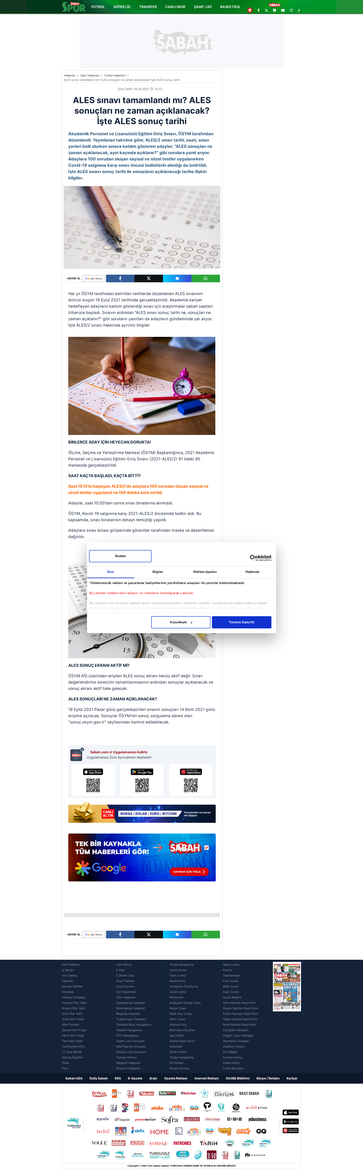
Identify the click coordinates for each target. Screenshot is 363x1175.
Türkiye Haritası (126, 1057)
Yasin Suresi (178, 975)
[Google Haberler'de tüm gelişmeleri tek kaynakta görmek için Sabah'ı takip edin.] (142, 860)
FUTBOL (98, 7)
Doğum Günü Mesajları (238, 1035)
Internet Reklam (207, 1078)
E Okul (120, 970)
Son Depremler (126, 992)
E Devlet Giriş (125, 975)
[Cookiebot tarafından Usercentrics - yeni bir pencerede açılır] (253, 558)
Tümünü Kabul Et (241, 622)
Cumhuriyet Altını (73, 1046)
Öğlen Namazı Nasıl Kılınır (240, 1019)
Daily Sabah (98, 1078)
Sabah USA (74, 1078)
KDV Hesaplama (127, 1035)
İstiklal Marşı (231, 1063)
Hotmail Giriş (178, 1024)
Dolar (65, 1063)
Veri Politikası (71, 964)
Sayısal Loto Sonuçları (131, 1052)
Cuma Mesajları (233, 1068)
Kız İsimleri (177, 1063)
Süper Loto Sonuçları (130, 1041)
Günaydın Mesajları (235, 1030)
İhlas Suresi (230, 981)
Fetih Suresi (177, 1019)
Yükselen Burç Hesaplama (133, 1024)
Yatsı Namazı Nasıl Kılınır (239, 1002)
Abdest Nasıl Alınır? (182, 1041)
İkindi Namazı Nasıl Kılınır (239, 1024)
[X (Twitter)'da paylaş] (148, 278)
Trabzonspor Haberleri (131, 1019)
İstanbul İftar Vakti (74, 1002)
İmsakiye (68, 992)
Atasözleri (176, 1046)
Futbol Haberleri (115, 75)
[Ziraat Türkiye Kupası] (250, 10)
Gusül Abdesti (232, 997)
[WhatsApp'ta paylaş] (205, 278)
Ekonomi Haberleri (128, 1068)
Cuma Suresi (178, 970)
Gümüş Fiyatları (72, 1057)
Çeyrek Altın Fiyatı (74, 1030)
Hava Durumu (125, 986)
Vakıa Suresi (231, 964)
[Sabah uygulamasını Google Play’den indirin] (142, 780)
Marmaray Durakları (236, 1041)
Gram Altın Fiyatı (73, 1019)
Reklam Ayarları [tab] (205, 572)
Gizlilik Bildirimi (238, 1078)
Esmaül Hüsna (232, 1057)
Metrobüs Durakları (182, 1030)
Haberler (69, 75)
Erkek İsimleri (178, 1052)
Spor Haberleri (89, 75)
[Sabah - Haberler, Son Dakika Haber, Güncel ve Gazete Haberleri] (73, 7)
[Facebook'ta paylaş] (120, 278)
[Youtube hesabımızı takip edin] (283, 10)
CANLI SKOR (175, 7)
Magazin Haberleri (128, 1063)
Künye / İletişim (268, 1078)
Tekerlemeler (231, 975)
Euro (65, 1068)
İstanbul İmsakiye (73, 997)
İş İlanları (68, 970)
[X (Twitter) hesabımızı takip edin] (266, 10)
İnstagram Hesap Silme (185, 1002)
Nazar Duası (178, 1008)
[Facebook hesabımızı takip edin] (258, 10)
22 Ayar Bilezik (72, 1052)
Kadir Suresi (231, 992)
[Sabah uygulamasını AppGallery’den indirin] (191, 780)
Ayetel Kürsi (177, 981)
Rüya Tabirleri (125, 981)
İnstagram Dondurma (184, 986)
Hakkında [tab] (252, 572)
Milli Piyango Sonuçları (131, 1046)
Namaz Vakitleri (72, 986)
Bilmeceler (177, 997)
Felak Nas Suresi (181, 1013)
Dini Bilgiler (230, 1052)
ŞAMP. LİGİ (203, 7)
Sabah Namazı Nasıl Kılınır (240, 1013)
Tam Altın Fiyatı (72, 1041)
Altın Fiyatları (70, 1024)
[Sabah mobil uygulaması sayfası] (77, 754)
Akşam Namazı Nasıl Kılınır (241, 1008)
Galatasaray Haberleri (130, 1002)
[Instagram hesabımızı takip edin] (291, 10)
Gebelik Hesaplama (129, 1030)
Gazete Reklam (176, 1078)
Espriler (228, 970)
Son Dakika (69, 975)
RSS (118, 1078)
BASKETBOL (230, 7)
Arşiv (153, 1078)
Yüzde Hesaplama (182, 964)
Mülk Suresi (230, 986)
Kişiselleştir (178, 622)
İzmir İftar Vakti (72, 1013)
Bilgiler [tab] (158, 572)
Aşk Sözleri (177, 1035)
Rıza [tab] (110, 572)
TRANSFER (148, 7)
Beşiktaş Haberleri (128, 1013)
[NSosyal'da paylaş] (177, 278)
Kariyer (292, 1078)
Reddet (120, 556)
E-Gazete (135, 1078)
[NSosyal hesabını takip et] (275, 10)
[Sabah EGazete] (287, 1016)
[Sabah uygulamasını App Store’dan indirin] (93, 780)
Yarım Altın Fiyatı (73, 1035)
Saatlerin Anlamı (234, 1046)
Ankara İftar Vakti (73, 1008)
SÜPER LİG (121, 7)
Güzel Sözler (178, 992)
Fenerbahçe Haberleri (130, 1008)
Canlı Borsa (124, 964)
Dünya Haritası (179, 1068)
